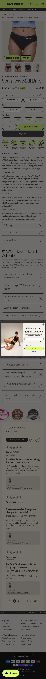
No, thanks (34, 351)
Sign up (34, 348)
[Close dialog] (43, 324)
